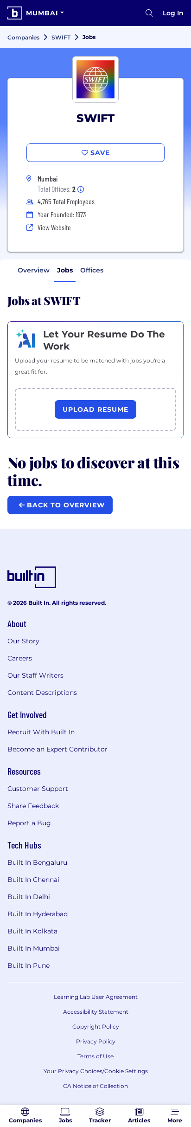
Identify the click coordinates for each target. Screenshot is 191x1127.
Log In (173, 13)
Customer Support (37, 788)
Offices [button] (91, 270)
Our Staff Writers (35, 675)
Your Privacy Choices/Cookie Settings (96, 1071)
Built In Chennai (33, 879)
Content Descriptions (42, 692)
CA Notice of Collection (95, 1085)
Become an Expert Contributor (57, 749)
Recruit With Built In (41, 732)
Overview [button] (34, 270)
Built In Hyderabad (37, 914)
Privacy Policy (95, 1041)
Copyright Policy (95, 1026)
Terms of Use (95, 1056)
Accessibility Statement (95, 1011)
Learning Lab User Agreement (96, 996)
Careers (19, 658)
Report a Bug (29, 823)
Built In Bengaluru (37, 862)
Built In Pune (28, 965)
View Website (54, 227)
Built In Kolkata (32, 931)
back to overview (65, 505)
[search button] (149, 13)
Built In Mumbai (33, 948)
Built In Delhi (28, 897)
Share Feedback (33, 806)
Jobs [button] (65, 270)
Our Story (23, 641)
